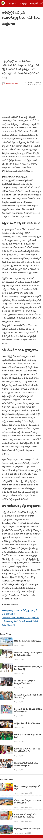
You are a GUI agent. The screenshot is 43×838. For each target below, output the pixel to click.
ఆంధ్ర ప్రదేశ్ (34, 3)
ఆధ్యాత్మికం (23, 3)
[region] (19, 43)
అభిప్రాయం (13, 3)
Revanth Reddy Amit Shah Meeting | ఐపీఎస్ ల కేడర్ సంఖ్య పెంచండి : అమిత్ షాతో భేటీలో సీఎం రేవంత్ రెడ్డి (20, 621)
